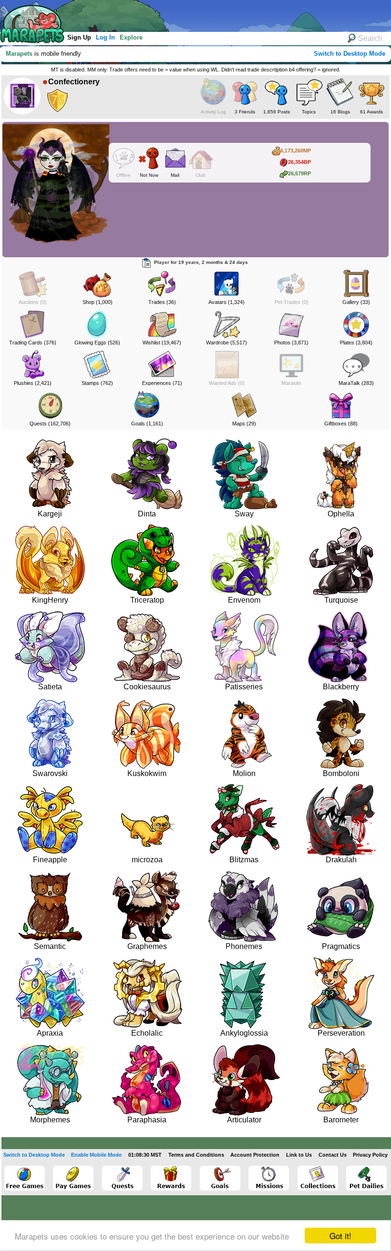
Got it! (340, 1235)
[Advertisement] (176, 14)
